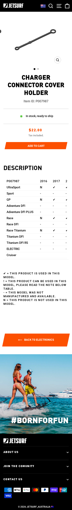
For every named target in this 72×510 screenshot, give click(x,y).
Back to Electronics (39, 339)
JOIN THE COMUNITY (18, 466)
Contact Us (12, 479)
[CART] (66, 5)
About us (10, 452)
